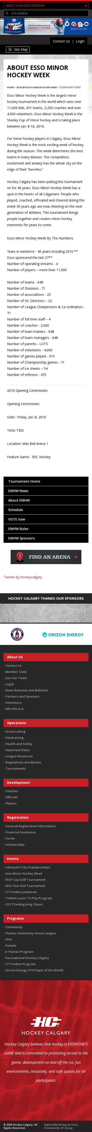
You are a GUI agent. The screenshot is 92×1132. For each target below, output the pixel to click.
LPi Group (66, 1128)
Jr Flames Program (19, 951)
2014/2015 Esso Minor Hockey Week (36, 87)
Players (11, 803)
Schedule (15, 509)
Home (10, 87)
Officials (11, 797)
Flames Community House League (30, 933)
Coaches (11, 791)
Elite (8, 939)
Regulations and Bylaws (23, 762)
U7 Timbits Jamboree (21, 892)
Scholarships (15, 844)
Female (11, 945)
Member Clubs (16, 672)
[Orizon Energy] (39, 634)
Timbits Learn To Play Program (28, 898)
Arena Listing (15, 731)
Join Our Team (16, 678)
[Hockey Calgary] (13, 35)
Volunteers (13, 702)
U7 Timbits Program (20, 964)
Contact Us (61, 41)
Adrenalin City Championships (27, 867)
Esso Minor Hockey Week (23, 873)
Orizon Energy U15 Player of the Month (34, 970)
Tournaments (15, 768)
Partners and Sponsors (22, 696)
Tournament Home (24, 481)
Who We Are (14, 709)
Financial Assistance (20, 832)
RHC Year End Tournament (25, 886)
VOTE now (16, 519)
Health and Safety (19, 744)
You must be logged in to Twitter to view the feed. (46, 584)
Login (80, 41)
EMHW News (18, 490)
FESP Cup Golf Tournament (25, 879)
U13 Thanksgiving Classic (24, 904)
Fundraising (14, 737)
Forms (10, 838)
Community (13, 927)
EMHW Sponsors (21, 538)
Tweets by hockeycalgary (23, 577)
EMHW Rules (18, 528)
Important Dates (17, 750)
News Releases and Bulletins (26, 690)
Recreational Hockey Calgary (27, 958)
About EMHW (19, 500)
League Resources (19, 756)
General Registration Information (30, 826)
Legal (9, 684)
